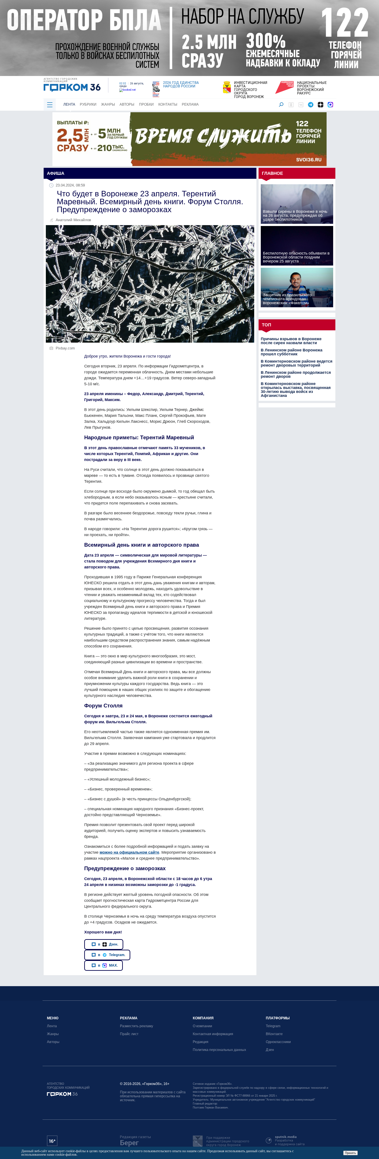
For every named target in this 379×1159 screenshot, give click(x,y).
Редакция (200, 1042)
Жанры (108, 104)
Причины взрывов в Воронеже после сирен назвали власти (291, 341)
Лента (69, 104)
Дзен (270, 1050)
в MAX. (108, 965)
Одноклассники (278, 1042)
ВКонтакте (274, 1034)
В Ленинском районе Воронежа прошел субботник (291, 352)
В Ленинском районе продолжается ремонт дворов (296, 374)
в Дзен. (108, 944)
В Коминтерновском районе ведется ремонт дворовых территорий (297, 363)
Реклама (190, 104)
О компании (202, 1026)
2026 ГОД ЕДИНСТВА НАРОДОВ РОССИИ (181, 84)
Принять (350, 1153)
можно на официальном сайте (129, 852)
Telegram (273, 1026)
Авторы (127, 104)
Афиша (55, 173)
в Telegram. (111, 955)
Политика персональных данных (219, 1050)
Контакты (167, 104)
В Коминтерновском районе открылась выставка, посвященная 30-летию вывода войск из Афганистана (296, 390)
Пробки (146, 104)
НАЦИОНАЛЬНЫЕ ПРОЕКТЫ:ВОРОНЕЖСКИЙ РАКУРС (312, 88)
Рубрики (88, 104)
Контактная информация (213, 1034)
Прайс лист (129, 1034)
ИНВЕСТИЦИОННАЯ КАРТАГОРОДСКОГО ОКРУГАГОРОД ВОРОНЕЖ (250, 90)
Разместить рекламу (136, 1026)
